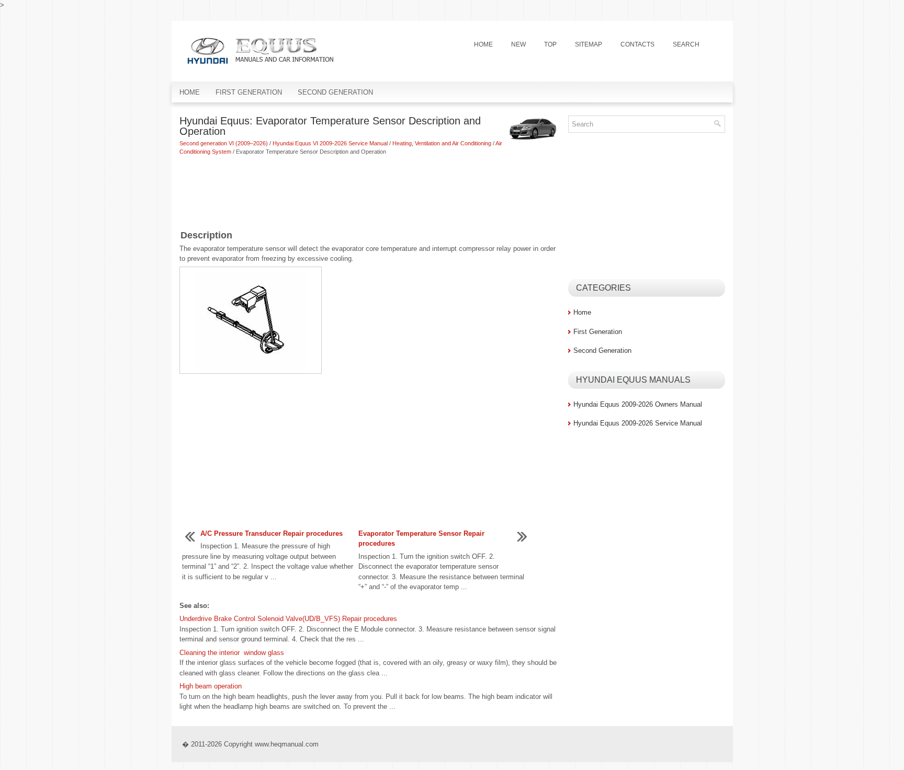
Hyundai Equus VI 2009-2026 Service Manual (330, 143)
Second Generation (335, 92)
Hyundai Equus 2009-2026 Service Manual (637, 423)
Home (483, 44)
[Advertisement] (369, 193)
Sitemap (588, 44)
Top (550, 44)
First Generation (249, 92)
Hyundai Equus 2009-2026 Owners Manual (637, 404)
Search (686, 44)
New (518, 44)
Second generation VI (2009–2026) (223, 143)
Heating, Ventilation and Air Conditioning (441, 143)
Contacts (637, 44)
